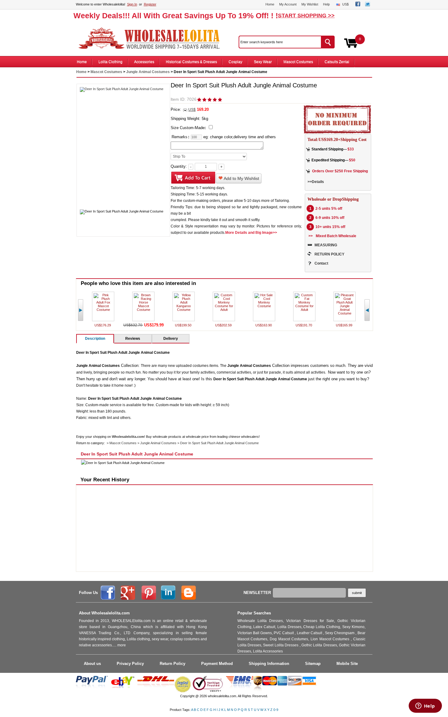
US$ (345, 4)
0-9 (275, 710)
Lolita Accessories (268, 651)
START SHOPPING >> (306, 15)
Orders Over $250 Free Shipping (340, 171)
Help (326, 4)
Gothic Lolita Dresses (319, 645)
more (121, 645)
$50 (352, 160)
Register (150, 4)
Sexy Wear (263, 62)
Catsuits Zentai (337, 62)
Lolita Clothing (110, 62)
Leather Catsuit (310, 633)
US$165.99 (344, 325)
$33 (350, 149)
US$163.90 (264, 325)
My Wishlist (309, 4)
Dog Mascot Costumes (289, 639)
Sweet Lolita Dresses (281, 645)
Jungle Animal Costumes (148, 72)
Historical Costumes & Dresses (191, 62)
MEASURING (326, 245)
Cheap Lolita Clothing (321, 627)
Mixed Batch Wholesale (336, 236)
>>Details (316, 182)
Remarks (179, 137)
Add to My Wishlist (241, 178)
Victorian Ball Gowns (254, 633)
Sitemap (313, 663)
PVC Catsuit (284, 633)
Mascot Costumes (298, 62)
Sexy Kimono (353, 627)
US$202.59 (224, 325)
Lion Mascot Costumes (331, 639)
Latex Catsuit (264, 627)
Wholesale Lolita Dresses (260, 621)
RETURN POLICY (329, 254)
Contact (321, 263)
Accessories (144, 62)
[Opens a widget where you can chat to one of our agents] (425, 706)
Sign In (132, 4)
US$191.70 (304, 325)
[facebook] (357, 5)
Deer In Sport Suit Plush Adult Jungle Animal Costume (219, 443)
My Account (288, 4)
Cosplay (235, 62)
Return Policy (172, 663)
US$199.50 (183, 325)
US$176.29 (103, 325)
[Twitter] (367, 5)
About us (92, 663)
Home (269, 4)
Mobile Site (347, 663)
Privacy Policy (130, 663)
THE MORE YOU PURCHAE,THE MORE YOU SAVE (152, 38)
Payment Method (217, 663)
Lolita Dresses (289, 627)
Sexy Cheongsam (340, 633)
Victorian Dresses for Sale (310, 621)
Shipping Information (269, 663)
